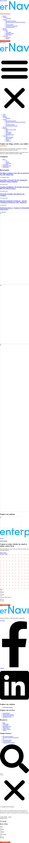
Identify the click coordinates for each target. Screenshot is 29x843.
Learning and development (12, 26)
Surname (2, 592)
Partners (7, 38)
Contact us (5, 135)
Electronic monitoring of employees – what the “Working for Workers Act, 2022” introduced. (13, 201)
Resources (5, 29)
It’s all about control (10, 27)
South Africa (8, 163)
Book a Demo (9, 138)
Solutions (5, 17)
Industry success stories (11, 129)
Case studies (8, 32)
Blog (7, 31)
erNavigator (8, 18)
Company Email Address (5, 597)
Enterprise (8, 118)
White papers (8, 34)
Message (2, 599)
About (4, 15)
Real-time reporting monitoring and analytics (15, 22)
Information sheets (10, 33)
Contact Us (5, 36)
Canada (7, 162)
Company (2, 594)
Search (1, 774)
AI (6, 23)
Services (5, 28)
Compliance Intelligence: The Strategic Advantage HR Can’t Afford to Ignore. (14, 187)
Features (5, 19)
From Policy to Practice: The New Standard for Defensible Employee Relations (13, 180)
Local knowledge (9, 24)
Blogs (4, 159)
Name (1, 589)
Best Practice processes (11, 21)
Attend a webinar (9, 137)
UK (6, 160)
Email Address (3, 834)
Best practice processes (11, 120)
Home (4, 114)
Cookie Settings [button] (3, 816)
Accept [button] (9, 816)
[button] (14, 84)
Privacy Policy (17, 806)
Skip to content (3, 0)
